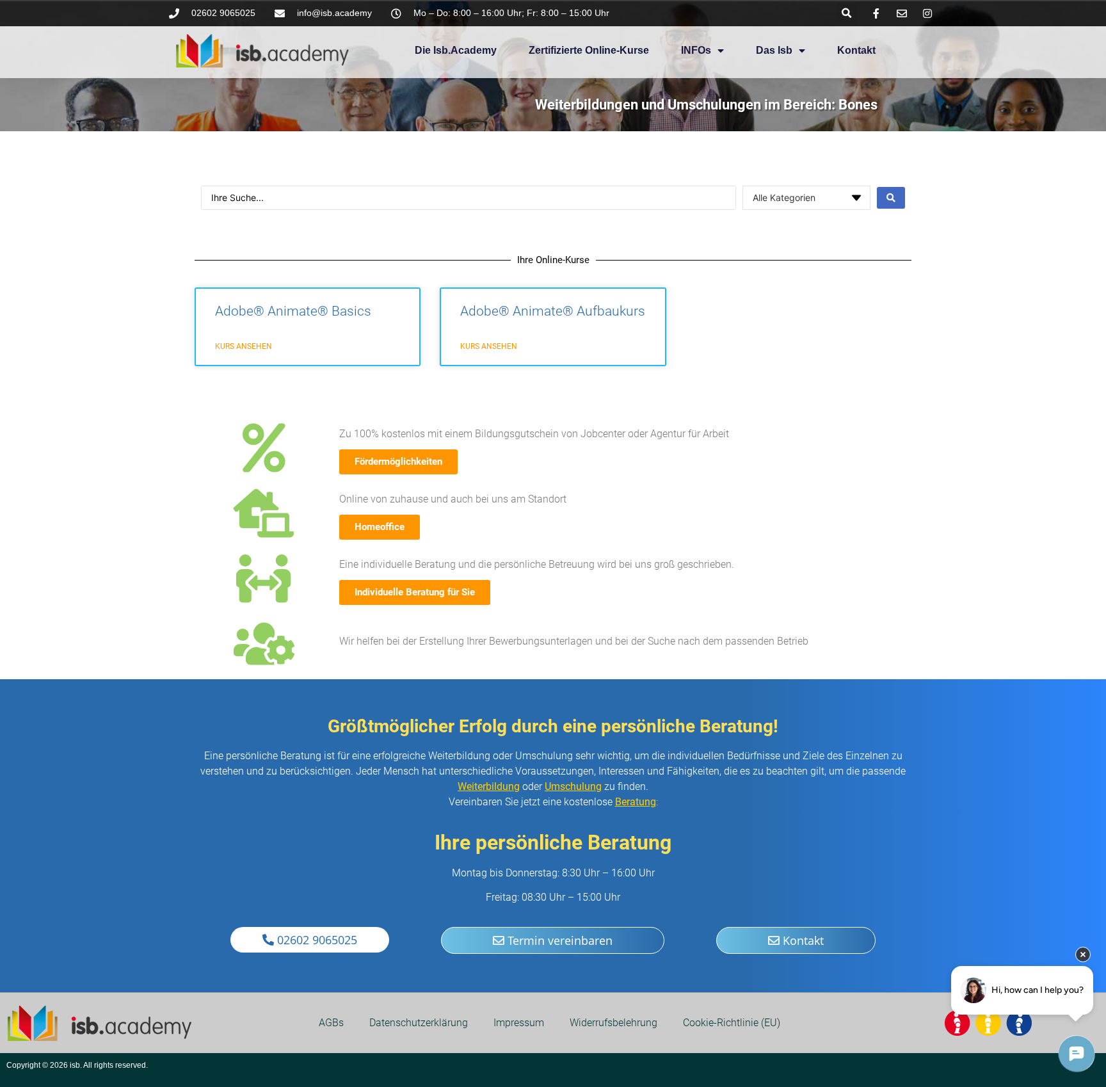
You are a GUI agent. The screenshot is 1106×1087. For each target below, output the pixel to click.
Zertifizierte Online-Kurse (589, 50)
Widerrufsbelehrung (613, 1023)
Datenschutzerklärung (418, 1023)
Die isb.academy (456, 50)
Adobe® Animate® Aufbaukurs (552, 311)
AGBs (331, 1023)
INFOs (696, 50)
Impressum (518, 1023)
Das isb (774, 50)
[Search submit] (891, 198)
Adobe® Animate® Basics (293, 311)
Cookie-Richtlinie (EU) (731, 1023)
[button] (846, 13)
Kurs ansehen (243, 346)
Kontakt (856, 50)
